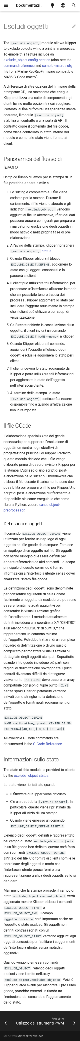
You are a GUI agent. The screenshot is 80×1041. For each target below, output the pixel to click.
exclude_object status (31, 775)
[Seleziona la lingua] (63, 5)
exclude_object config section (27, 60)
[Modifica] (73, 26)
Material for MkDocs (30, 1036)
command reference (19, 66)
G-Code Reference (47, 744)
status (46, 251)
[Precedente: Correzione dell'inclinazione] (6, 1021)
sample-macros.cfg (57, 66)
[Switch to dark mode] (52, 5)
